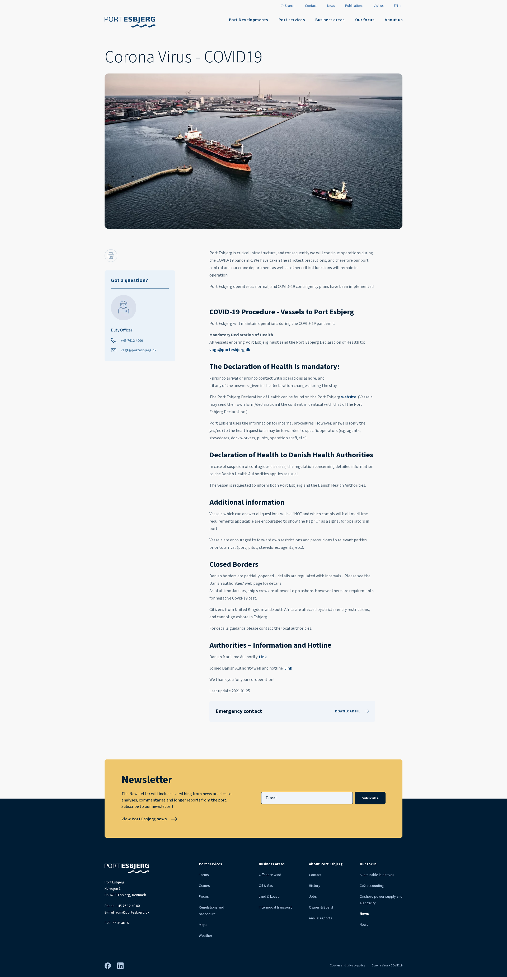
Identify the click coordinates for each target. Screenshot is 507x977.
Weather (205, 935)
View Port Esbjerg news (144, 819)
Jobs (313, 896)
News (364, 924)
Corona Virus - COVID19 (387, 965)
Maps (203, 925)
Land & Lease (269, 896)
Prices (204, 896)
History (314, 885)
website (348, 397)
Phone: (122, 906)
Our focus (364, 20)
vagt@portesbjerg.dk (138, 350)
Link (263, 657)
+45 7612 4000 (132, 340)
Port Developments (248, 20)
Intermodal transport (275, 907)
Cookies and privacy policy (347, 965)
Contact (315, 875)
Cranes (204, 885)
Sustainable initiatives (377, 875)
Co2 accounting (372, 885)
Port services (292, 20)
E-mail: (127, 912)
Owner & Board (321, 907)
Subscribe (370, 798)
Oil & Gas (266, 885)
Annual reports (320, 918)
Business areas (330, 20)
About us (393, 20)
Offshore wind (270, 875)
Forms (204, 875)
